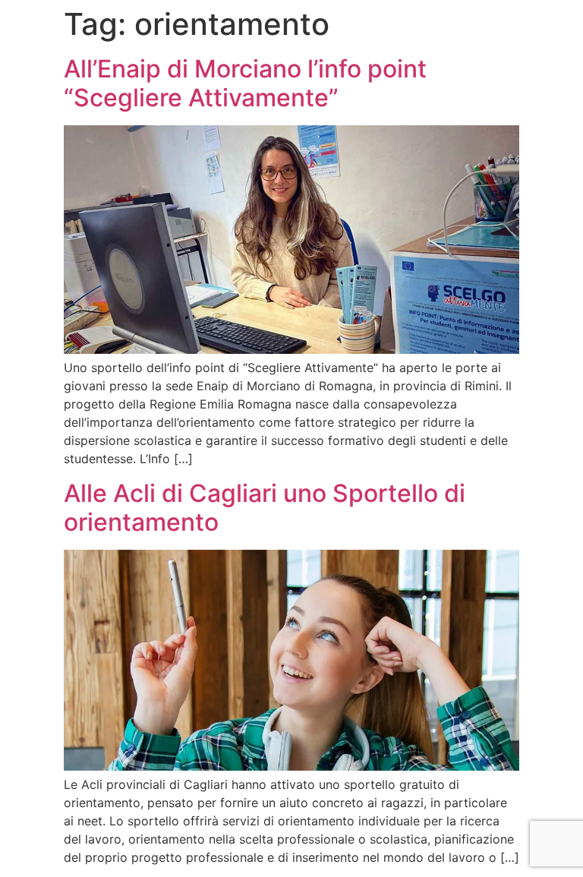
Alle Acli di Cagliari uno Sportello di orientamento (264, 507)
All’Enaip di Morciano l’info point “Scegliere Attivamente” (245, 83)
